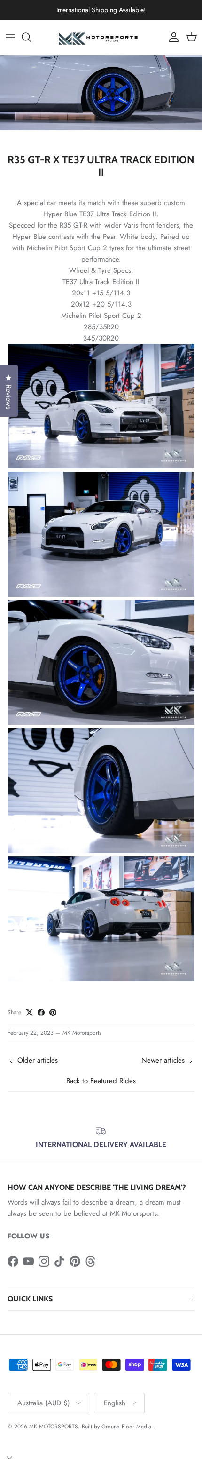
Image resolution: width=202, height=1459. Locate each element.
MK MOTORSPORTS (53, 1426)
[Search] (31, 37)
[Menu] (10, 37)
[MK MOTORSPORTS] (101, 37)
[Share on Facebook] (41, 1012)
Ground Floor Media (126, 1426)
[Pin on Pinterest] (52, 1012)
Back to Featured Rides (101, 1081)
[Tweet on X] (29, 1012)
